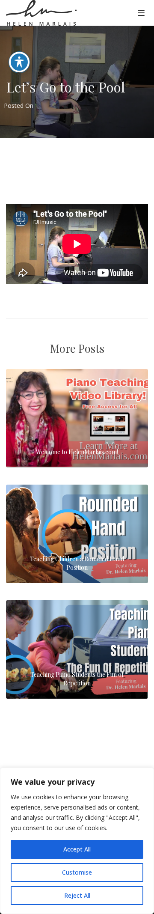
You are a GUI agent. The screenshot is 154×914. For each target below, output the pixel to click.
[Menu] (141, 12)
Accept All (77, 849)
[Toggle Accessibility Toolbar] (19, 62)
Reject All (77, 895)
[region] (77, 841)
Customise (77, 872)
